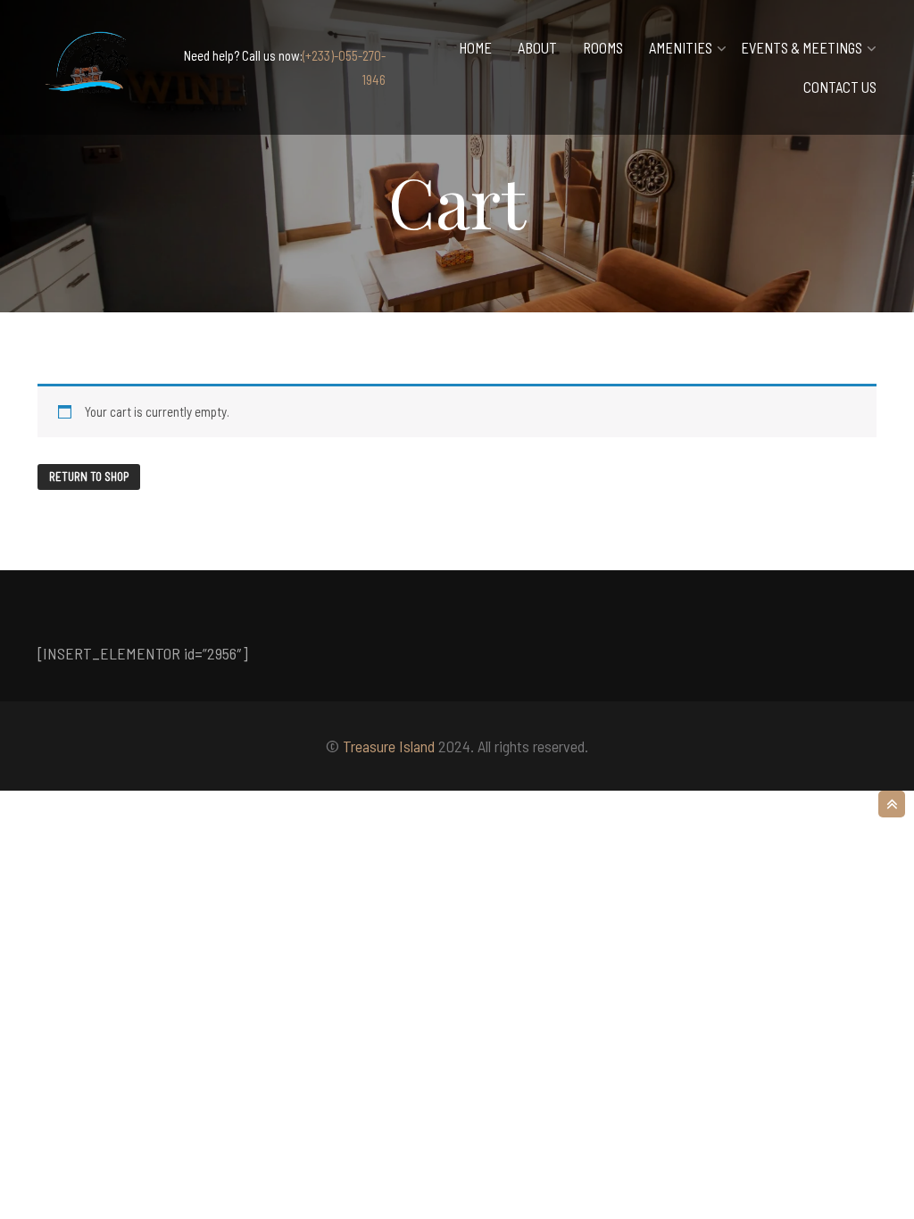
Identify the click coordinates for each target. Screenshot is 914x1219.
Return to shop (89, 476)
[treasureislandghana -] (91, 67)
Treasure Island (389, 746)
